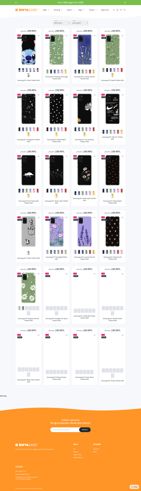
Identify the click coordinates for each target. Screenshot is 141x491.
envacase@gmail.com (22, 474)
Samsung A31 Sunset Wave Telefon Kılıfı (84, 378)
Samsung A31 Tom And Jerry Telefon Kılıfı (84, 141)
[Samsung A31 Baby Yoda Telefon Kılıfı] (28, 349)
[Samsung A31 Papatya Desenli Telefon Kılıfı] (28, 288)
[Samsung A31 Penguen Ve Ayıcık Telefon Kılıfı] (56, 288)
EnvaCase (23, 488)
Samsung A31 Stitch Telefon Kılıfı (28, 80)
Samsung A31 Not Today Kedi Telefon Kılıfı (29, 202)
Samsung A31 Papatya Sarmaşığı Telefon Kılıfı (56, 78)
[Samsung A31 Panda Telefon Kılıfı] (28, 231)
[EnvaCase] (26, 10)
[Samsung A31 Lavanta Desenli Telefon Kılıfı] (84, 50)
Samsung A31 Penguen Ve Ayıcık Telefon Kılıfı (57, 319)
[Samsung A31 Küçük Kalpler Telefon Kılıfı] (56, 109)
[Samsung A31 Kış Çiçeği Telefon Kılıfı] (56, 231)
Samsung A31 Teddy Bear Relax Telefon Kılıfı (84, 317)
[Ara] (114, 10)
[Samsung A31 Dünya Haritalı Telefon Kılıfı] (56, 349)
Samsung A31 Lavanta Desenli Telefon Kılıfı (84, 78)
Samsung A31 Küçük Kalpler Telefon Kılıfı (56, 141)
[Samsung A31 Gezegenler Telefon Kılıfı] (28, 109)
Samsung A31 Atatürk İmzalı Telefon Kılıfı (112, 319)
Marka (56, 21)
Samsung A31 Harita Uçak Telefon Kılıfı (56, 202)
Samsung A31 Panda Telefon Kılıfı (28, 258)
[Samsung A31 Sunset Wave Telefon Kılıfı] (84, 349)
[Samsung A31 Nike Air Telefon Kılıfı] (112, 109)
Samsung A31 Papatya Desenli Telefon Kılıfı (28, 319)
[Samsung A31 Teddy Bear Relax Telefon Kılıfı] (84, 288)
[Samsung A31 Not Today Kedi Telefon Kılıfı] (28, 170)
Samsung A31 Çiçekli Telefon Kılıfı (112, 80)
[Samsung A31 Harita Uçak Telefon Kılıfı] (56, 170)
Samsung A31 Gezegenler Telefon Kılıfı (28, 141)
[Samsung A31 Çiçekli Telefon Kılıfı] (112, 50)
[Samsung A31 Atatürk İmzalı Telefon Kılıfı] (112, 288)
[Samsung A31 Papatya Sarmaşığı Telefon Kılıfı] (56, 50)
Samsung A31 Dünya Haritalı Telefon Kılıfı (56, 378)
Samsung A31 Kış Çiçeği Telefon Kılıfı (56, 258)
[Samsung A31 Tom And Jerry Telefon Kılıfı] (84, 109)
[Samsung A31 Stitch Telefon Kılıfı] (28, 50)
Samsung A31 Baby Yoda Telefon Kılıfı (28, 381)
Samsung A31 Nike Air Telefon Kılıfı (112, 138)
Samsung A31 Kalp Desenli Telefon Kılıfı (112, 258)
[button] (15, 2)
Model (74, 21)
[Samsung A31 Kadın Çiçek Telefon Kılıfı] (84, 170)
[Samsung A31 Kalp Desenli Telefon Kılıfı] (112, 231)
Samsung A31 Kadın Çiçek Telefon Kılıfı (84, 199)
